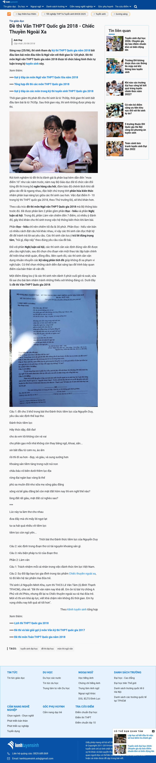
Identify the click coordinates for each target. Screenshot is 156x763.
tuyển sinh (32, 63)
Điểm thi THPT (83, 717)
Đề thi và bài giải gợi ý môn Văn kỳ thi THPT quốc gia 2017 (49, 630)
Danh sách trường (55, 6)
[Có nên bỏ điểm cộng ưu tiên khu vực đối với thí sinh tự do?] (126, 110)
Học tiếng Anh (86, 678)
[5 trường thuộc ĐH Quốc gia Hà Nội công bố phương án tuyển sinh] (126, 129)
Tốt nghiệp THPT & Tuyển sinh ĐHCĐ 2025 (66, 14)
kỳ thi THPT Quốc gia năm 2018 (71, 50)
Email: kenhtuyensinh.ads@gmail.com (32, 758)
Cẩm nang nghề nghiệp (81, 6)
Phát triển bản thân (17, 720)
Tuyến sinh (101, 14)
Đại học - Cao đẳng (124, 678)
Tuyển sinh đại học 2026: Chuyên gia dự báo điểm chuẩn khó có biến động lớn (141, 748)
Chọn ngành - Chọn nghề (20, 715)
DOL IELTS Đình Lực (89, 698)
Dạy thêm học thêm (27, 14)
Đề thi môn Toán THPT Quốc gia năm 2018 (39, 637)
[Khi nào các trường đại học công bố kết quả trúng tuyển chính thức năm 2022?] (126, 89)
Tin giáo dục (10, 6)
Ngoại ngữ (36, 6)
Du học (21, 6)
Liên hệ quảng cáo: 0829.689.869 (30, 753)
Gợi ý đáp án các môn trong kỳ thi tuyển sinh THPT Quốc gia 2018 (53, 91)
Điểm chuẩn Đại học (86, 712)
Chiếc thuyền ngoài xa (82, 573)
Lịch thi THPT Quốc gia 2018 (31, 623)
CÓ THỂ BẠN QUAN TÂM (128, 731)
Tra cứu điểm (122, 6)
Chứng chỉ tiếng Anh (89, 683)
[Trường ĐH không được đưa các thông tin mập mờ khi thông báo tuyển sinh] (126, 67)
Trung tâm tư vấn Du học (56, 688)
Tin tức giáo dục (16, 678)
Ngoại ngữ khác (87, 693)
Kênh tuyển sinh (77, 609)
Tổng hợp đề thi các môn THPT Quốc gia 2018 (41, 84)
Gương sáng (122, 14)
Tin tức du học (50, 683)
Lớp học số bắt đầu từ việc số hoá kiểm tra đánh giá (140, 736)
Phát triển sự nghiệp (18, 726)
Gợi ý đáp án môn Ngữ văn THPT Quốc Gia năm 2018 (46, 77)
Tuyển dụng (13, 731)
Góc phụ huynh (105, 6)
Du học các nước (52, 678)
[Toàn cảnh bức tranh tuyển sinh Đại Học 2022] (126, 148)
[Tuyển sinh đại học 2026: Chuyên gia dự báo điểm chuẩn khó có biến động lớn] (126, 45)
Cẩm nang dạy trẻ (52, 712)
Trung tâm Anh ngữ (88, 688)
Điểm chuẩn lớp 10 (85, 722)
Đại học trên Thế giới (125, 683)
